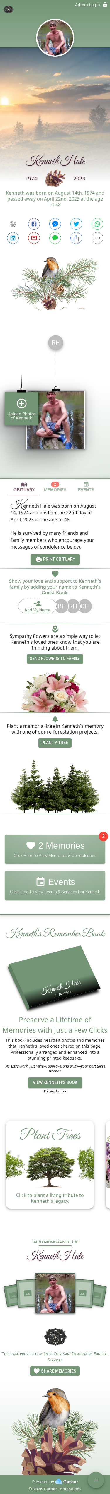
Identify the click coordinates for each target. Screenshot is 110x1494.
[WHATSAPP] (97, 224)
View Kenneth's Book (55, 1082)
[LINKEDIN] (13, 238)
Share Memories (58, 1371)
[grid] (55, 404)
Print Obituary (58, 559)
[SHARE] (76, 238)
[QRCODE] (13, 224)
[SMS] (55, 238)
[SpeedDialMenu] (96, 1480)
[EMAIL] (34, 238)
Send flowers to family (55, 658)
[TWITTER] (76, 224)
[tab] (24, 487)
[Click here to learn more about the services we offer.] (55, 1336)
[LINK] (97, 238)
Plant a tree (54, 742)
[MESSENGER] (55, 224)
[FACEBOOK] (34, 224)
